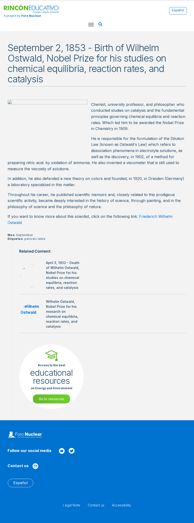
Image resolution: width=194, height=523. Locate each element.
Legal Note (71, 505)
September (24, 235)
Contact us (96, 505)
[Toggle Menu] (91, 24)
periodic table (34, 239)
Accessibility (121, 505)
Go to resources (51, 399)
